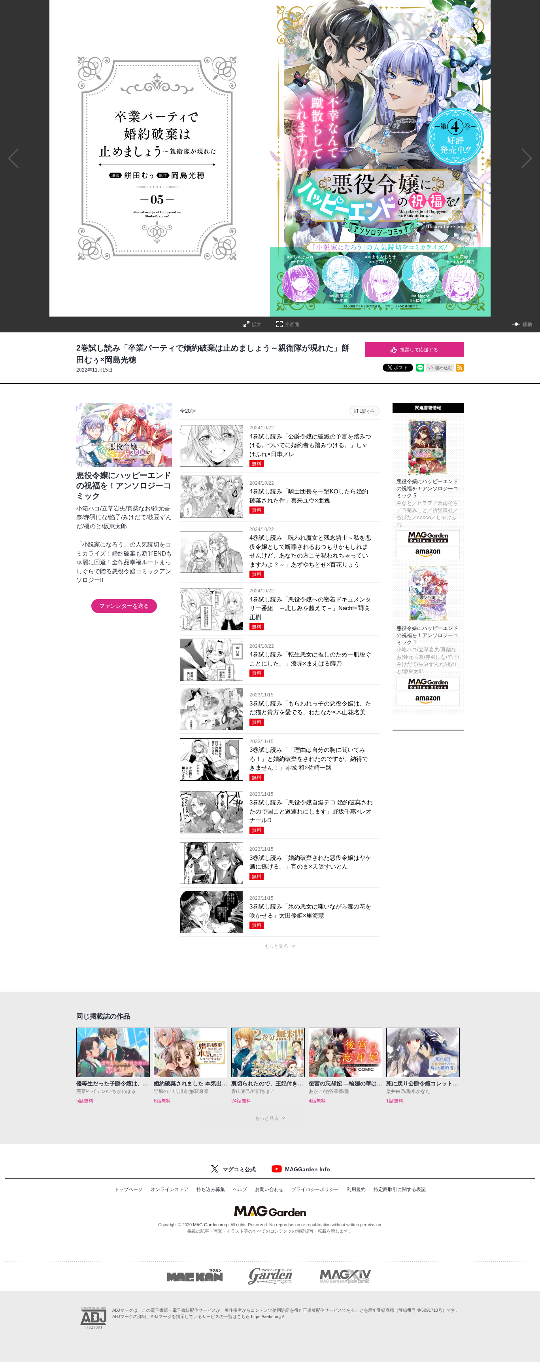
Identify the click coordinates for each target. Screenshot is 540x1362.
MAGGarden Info (307, 1169)
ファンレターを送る (124, 606)
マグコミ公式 (239, 1169)
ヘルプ (240, 1189)
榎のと (93, 526)
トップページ (128, 1189)
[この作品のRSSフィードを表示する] (460, 368)
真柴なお (139, 508)
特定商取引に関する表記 (400, 1189)
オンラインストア (170, 1189)
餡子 (115, 517)
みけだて (134, 517)
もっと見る (276, 946)
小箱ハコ (88, 508)
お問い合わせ (269, 1189)
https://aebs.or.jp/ (267, 1316)
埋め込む (443, 367)
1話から (367, 411)
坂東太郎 (115, 526)
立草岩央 (113, 508)
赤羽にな (96, 517)
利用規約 (356, 1189)
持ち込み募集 (210, 1189)
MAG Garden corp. (211, 1224)
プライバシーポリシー (315, 1189)
